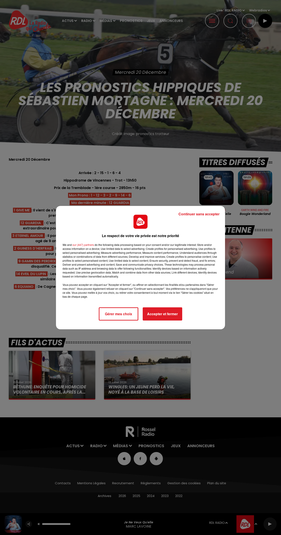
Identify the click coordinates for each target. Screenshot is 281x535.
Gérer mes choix (118, 313)
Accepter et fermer (162, 313)
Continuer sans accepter (199, 213)
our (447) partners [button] (83, 245)
